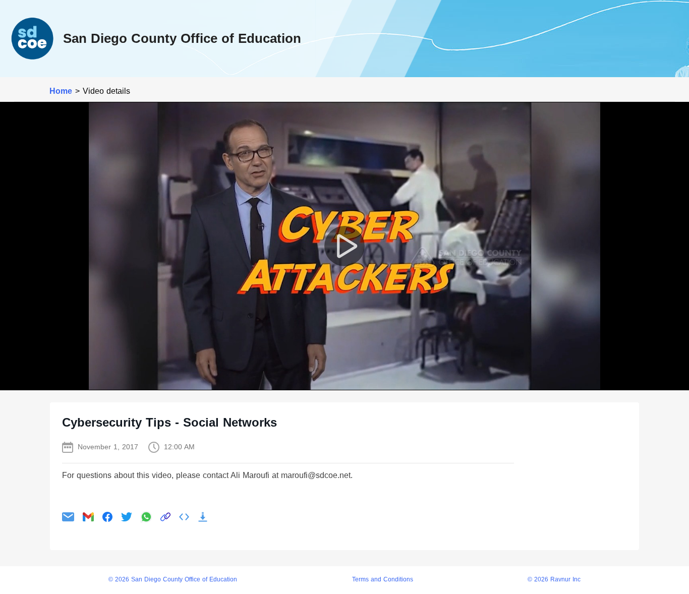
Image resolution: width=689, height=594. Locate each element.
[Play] (344, 246)
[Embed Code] (184, 517)
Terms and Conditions (382, 579)
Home (60, 91)
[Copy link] (165, 517)
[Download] (203, 517)
